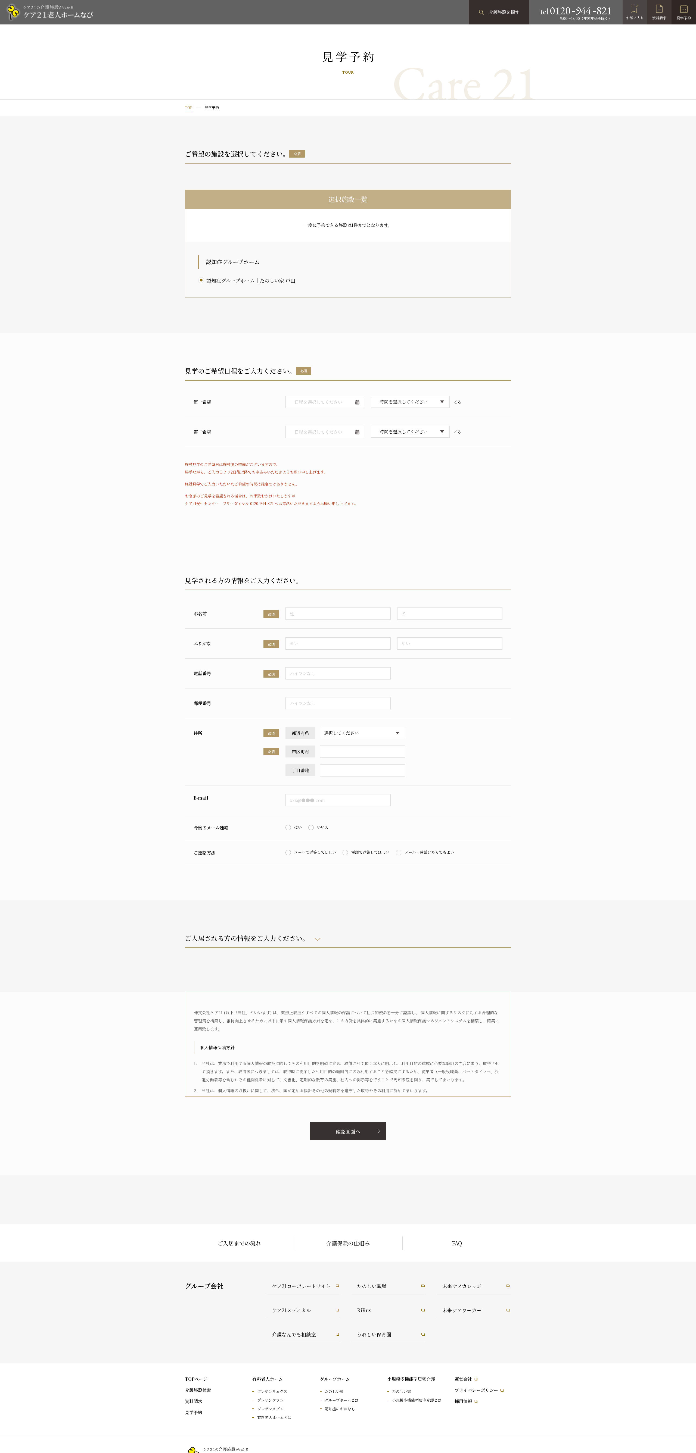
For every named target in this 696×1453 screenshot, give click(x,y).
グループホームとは (342, 1400)
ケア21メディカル (291, 1310)
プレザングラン (270, 1400)
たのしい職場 (371, 1285)
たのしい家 (334, 1391)
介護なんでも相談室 (294, 1334)
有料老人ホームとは (274, 1417)
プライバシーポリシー (476, 1390)
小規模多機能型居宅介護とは (417, 1400)
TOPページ (196, 1379)
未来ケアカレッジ (461, 1285)
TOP (188, 107)
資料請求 (659, 17)
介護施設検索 (198, 1390)
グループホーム (335, 1379)
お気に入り (635, 17)
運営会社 (463, 1379)
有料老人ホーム (267, 1379)
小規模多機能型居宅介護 (411, 1379)
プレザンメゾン (270, 1408)
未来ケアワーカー (461, 1310)
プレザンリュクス (272, 1391)
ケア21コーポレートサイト (301, 1285)
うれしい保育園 (374, 1334)
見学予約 (684, 17)
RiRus (364, 1310)
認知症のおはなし (340, 1408)
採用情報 (463, 1401)
